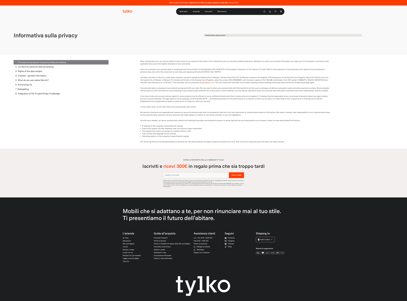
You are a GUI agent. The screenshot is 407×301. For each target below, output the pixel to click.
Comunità (208, 11)
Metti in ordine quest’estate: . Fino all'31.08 (203, 3)
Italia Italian (265, 240)
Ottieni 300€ (236, 175)
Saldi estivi (183, 11)
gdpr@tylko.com (208, 83)
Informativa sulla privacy (220, 185)
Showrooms (221, 11)
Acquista (196, 11)
